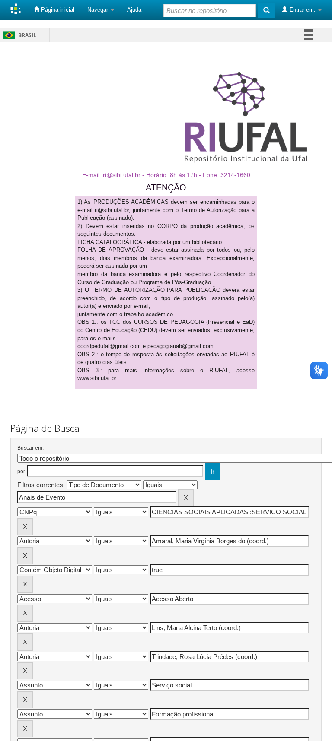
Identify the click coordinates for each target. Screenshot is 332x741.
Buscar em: (30, 448)
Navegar (98, 9)
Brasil (18, 35)
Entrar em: (302, 9)
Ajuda (134, 9)
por (21, 472)
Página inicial (56, 9)
